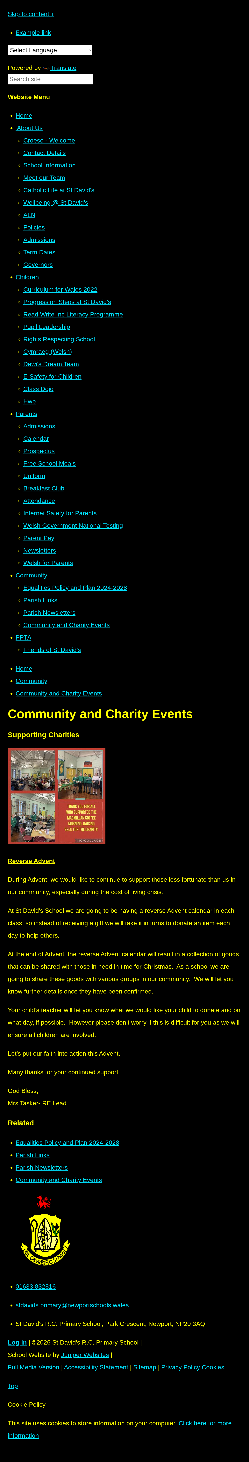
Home (24, 668)
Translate (63, 67)
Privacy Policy (180, 1367)
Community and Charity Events (59, 693)
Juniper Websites (85, 1354)
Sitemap (144, 1367)
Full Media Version (33, 1367)
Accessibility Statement (96, 1367)
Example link (33, 32)
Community (31, 680)
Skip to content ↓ (31, 13)
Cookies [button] (213, 1367)
